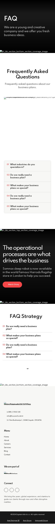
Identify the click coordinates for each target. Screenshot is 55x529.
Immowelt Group (41, 520)
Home (6, 436)
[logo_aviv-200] (10, 473)
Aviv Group (27, 520)
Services (7, 447)
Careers (7, 444)
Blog (6, 451)
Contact (7, 454)
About (6, 440)
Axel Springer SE (13, 520)
